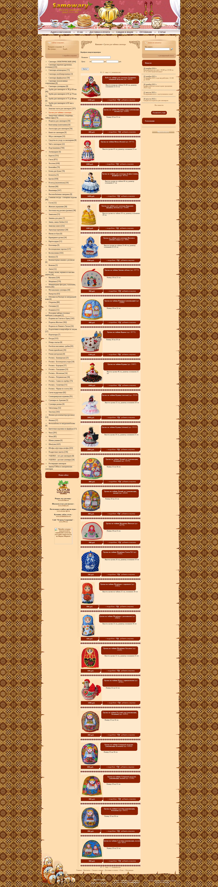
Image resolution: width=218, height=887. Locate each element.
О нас (122, 870)
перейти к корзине (70, 55)
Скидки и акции (97, 870)
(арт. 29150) (120, 395)
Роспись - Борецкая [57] (57, 365)
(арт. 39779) (122, 524)
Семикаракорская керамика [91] (61, 396)
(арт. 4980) (119, 238)
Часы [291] (53, 433)
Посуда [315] (53, 338)
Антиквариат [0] (55, 152)
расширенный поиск (166, 55)
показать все (116, 72)
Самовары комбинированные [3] (61, 74)
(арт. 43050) (119, 745)
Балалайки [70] (54, 167)
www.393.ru (63, 522)
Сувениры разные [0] (56, 404)
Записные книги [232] (57, 226)
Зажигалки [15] (54, 214)
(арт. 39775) (121, 332)
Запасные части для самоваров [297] (62, 109)
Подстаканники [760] (56, 148)
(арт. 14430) (119, 649)
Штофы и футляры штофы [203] (61, 448)
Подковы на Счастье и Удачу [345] (61, 318)
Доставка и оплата (111, 870)
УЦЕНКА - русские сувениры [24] (61, 460)
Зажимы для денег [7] (57, 218)
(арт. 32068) (122, 301)
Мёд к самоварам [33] (57, 136)
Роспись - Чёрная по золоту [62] (61, 389)
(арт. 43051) (119, 809)
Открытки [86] (54, 302)
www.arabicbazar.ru (63, 516)
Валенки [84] (53, 187)
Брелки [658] (53, 179)
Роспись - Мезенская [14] (58, 373)
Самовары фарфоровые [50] (59, 78)
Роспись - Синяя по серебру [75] (61, 381)
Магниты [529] (54, 278)
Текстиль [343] (54, 412)
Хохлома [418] (54, 163)
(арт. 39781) (121, 681)
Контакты (86, 870)
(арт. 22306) (122, 777)
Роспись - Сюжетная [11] (58, 385)
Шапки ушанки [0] (55, 440)
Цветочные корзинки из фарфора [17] (63, 429)
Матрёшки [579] (55, 281)
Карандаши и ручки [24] (58, 237)
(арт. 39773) (122, 270)
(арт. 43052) (120, 713)
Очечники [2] (54, 306)
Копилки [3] (53, 265)
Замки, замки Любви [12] (58, 222)
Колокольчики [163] (56, 253)
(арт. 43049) (120, 492)
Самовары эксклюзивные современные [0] (56, 82)
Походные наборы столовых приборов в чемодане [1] (57, 314)
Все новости (159, 105)
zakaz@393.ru (99, 881)
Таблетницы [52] (55, 408)
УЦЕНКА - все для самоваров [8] (61, 456)
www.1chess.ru (63, 505)
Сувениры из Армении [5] (58, 400)
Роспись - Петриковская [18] (59, 377)
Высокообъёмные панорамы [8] (60, 194)
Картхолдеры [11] (55, 241)
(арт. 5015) (122, 841)
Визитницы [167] (55, 190)
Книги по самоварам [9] (57, 132)
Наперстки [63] (54, 294)
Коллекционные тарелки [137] (60, 249)
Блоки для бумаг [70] (57, 171)
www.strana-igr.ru (63, 511)
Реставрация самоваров (57, 464)
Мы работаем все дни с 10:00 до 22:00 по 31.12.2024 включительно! (159, 70)
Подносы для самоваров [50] (59, 121)
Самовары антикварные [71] (59, 70)
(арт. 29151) (119, 427)
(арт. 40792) (120, 174)
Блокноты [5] (54, 175)
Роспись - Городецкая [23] (58, 369)
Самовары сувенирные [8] (58, 86)
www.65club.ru (63, 500)
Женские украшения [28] (58, 207)
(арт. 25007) (122, 364)
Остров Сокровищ (162, 882)
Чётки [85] (53, 436)
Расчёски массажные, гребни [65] (61, 346)
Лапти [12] (53, 269)
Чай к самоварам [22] (57, 144)
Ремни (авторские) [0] (57, 354)
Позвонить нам (159, 113)
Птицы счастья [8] (55, 342)
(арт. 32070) (122, 460)
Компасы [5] (53, 257)
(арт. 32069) (121, 110)
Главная (79, 870)
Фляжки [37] (53, 420)
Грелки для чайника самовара (115, 44)
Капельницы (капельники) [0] (59, 125)
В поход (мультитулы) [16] (59, 183)
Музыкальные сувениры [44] (59, 290)
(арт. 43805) (117, 585)
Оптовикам (129, 870)
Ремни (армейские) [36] (57, 350)
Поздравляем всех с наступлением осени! (158, 94)
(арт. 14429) (120, 553)
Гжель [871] (53, 159)
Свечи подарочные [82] (57, 393)
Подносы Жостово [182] (58, 322)
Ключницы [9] (54, 245)
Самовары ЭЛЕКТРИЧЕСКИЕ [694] (62, 62)
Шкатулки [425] (55, 444)
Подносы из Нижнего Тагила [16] (61, 326)
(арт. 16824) (120, 78)
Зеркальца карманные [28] (58, 230)
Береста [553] (54, 156)
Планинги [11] (54, 310)
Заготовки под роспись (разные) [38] (62, 210)
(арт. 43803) (117, 617)
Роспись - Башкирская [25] (59, 358)
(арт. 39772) (117, 142)
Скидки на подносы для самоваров (156, 100)
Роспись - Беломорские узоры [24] (61, 362)
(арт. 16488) (117, 206)
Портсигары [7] (54, 335)
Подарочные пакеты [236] (58, 452)
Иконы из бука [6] (55, 234)
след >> (107, 72)
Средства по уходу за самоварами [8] (62, 140)
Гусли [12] (53, 203)
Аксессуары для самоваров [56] (60, 129)
